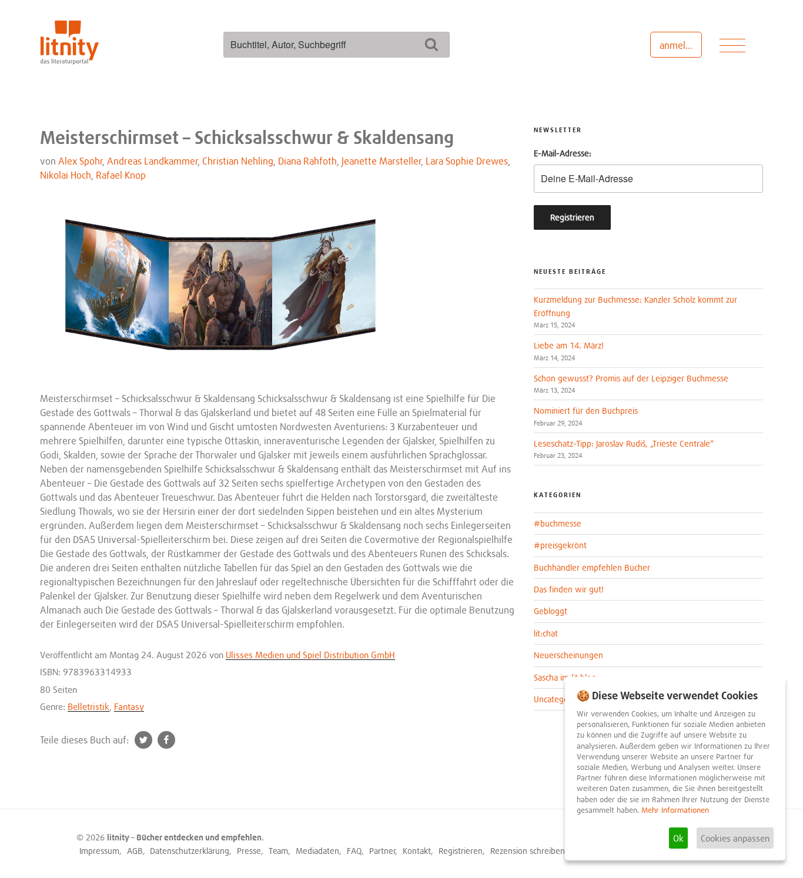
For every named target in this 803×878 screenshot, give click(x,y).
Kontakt (417, 851)
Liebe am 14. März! (569, 345)
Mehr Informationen (675, 810)
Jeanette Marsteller (381, 161)
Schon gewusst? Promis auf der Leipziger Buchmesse (631, 378)
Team (278, 851)
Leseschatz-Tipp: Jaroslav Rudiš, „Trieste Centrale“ (624, 443)
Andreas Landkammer (152, 161)
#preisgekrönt (560, 545)
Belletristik (88, 706)
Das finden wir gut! (569, 589)
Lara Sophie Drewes (467, 161)
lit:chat (546, 633)
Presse (249, 851)
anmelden (680, 45)
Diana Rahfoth (307, 161)
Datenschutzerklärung (189, 851)
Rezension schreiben (527, 851)
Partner (382, 851)
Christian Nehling (237, 161)
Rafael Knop (121, 175)
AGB (135, 851)
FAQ (354, 851)
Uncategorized (560, 699)
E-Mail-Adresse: (562, 153)
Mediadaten (317, 851)
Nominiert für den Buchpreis (586, 410)
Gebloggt (550, 611)
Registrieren (461, 851)
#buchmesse (557, 523)
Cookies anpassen (735, 838)
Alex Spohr (80, 161)
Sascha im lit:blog (565, 677)
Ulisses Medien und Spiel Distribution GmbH (310, 654)
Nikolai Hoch (65, 175)
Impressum (99, 851)
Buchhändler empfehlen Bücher (592, 567)
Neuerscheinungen (568, 655)
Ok (678, 838)
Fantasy (129, 706)
